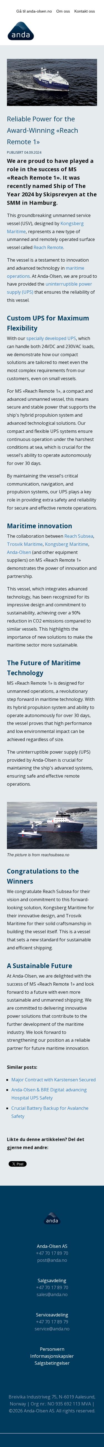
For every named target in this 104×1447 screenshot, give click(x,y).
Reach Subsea (78, 536)
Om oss (63, 11)
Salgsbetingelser (52, 1363)
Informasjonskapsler (52, 1356)
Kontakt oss (84, 11)
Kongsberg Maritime (66, 544)
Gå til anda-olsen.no (34, 11)
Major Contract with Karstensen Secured (53, 1080)
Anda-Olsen (19, 552)
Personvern (52, 1349)
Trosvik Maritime (25, 544)
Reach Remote (48, 247)
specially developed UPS (51, 338)
